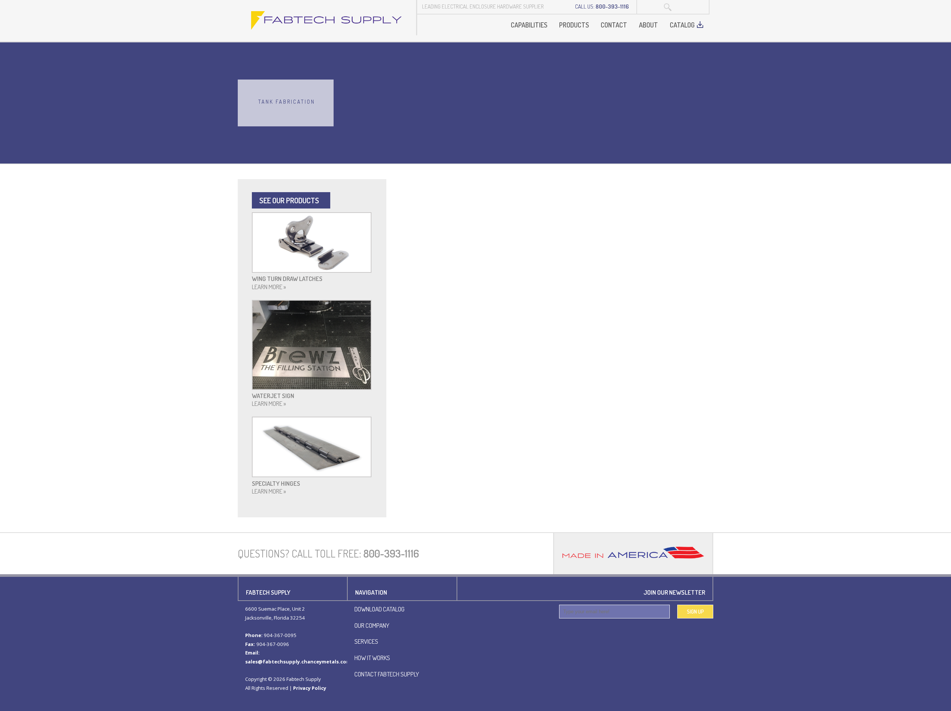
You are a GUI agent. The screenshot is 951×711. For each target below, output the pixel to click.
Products (574, 25)
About (648, 25)
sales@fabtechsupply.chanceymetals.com (298, 661)
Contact (614, 25)
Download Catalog (379, 609)
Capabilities (529, 25)
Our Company (371, 625)
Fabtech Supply (327, 20)
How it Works (372, 657)
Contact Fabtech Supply (386, 674)
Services (366, 641)
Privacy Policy (309, 688)
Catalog (682, 25)
